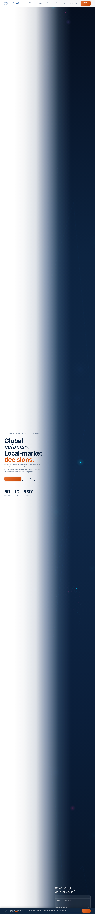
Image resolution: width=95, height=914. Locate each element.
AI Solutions (58, 3)
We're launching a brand (62, 907)
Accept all (86, 911)
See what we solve (12, 479)
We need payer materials (62, 904)
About (66, 3)
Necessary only (75, 911)
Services (41, 3)
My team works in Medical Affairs (64, 900)
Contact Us (85, 3)
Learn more (17, 911)
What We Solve (31, 3)
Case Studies (48, 3)
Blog (71, 3)
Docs (76, 3)
